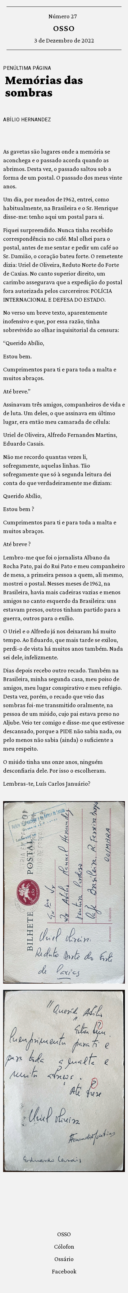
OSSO (64, 28)
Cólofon (64, 1246)
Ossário (64, 1258)
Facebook (64, 1271)
